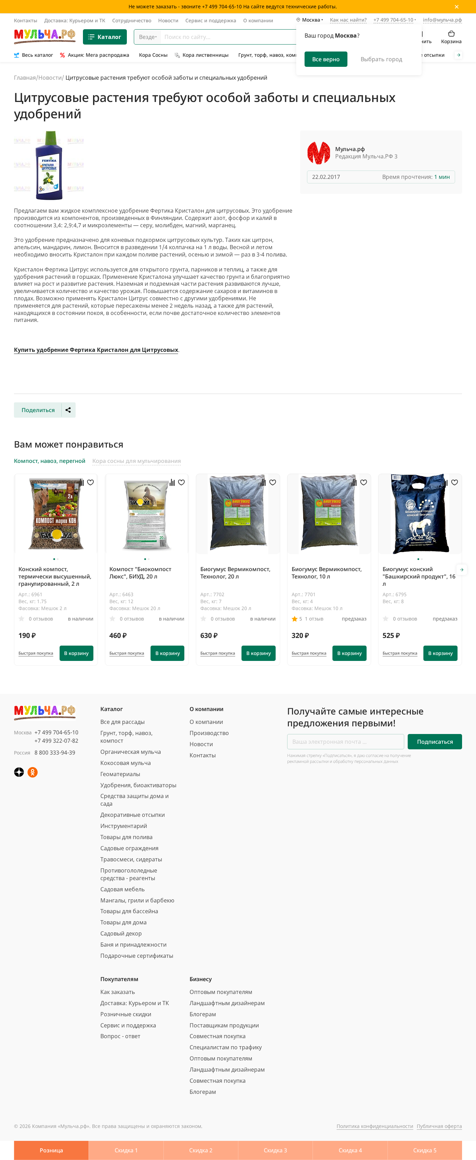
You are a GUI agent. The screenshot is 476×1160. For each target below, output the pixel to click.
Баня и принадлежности (133, 944)
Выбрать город (381, 59)
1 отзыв (314, 618)
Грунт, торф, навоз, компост (126, 736)
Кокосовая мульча (125, 763)
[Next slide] (458, 55)
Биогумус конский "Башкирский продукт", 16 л (419, 576)
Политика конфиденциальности (375, 1126)
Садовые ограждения (129, 848)
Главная (25, 77)
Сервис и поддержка (210, 20)
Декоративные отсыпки (132, 815)
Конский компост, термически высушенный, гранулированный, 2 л (54, 576)
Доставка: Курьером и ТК (74, 20)
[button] (54, 559)
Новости (168, 20)
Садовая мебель (122, 889)
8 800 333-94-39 (54, 752)
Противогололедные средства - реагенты (128, 874)
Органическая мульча (130, 752)
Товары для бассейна (129, 911)
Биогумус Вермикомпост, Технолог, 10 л (327, 572)
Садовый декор (121, 933)
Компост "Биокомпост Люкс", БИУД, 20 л (140, 572)
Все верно (326, 59)
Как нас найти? (348, 20)
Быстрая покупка (35, 653)
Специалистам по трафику (226, 1047)
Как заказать (117, 992)
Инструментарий (123, 826)
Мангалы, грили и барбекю (137, 900)
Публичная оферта (439, 1126)
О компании (258, 20)
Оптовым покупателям (221, 992)
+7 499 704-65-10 (56, 732)
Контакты (25, 20)
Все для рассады (122, 722)
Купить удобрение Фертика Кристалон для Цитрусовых (96, 350)
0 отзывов (41, 618)
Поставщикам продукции (224, 1025)
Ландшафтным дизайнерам (227, 1003)
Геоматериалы (120, 774)
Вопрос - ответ (120, 1036)
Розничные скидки (125, 1014)
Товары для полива (126, 837)
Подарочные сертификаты (136, 956)
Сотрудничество (131, 20)
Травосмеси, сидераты (131, 859)
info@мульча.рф (442, 19)
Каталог (109, 37)
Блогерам (203, 1014)
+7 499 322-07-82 (56, 740)
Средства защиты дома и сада (134, 799)
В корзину (76, 653)
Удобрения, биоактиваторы (138, 785)
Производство (209, 733)
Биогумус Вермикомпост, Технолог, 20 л (235, 572)
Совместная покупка (218, 1036)
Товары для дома (123, 922)
